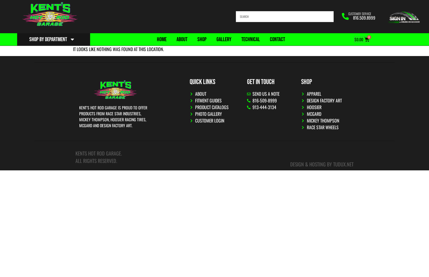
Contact (277, 39)
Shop (202, 39)
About (182, 39)
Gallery (223, 39)
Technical (250, 39)
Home (162, 39)
